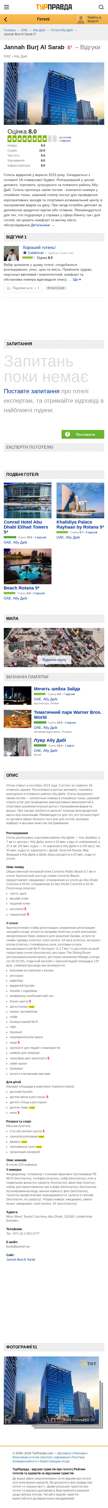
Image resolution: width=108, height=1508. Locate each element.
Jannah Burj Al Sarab (20, 1259)
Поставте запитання (32, 391)
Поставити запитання (85, 435)
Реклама (80, 1453)
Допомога (64, 1453)
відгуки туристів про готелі (52, 1469)
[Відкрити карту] (54, 666)
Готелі (43, 19)
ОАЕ (7, 56)
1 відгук (69, 745)
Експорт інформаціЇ (55, 1457)
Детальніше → (43, 225)
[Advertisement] (40, 310)
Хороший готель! (39, 247)
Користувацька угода (55, 1461)
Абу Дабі (20, 56)
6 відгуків (91, 532)
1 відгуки (64, 140)
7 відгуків (69, 694)
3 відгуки (70, 722)
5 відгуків (39, 593)
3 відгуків (40, 537)
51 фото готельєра (86, 120)
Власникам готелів (26, 1457)
